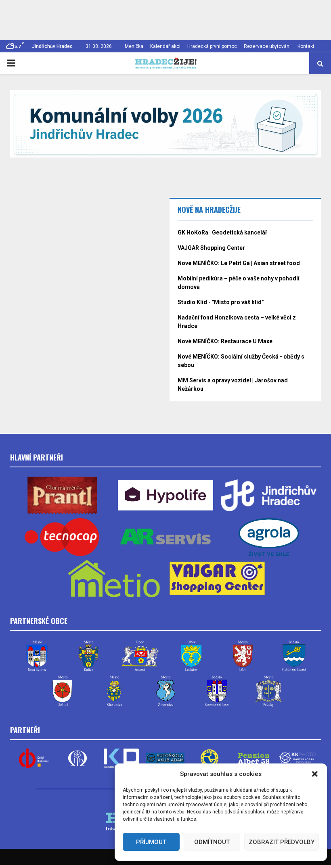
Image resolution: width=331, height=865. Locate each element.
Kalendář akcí (165, 46)
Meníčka (134, 46)
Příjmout (151, 842)
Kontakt (305, 46)
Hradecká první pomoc (212, 46)
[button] (315, 774)
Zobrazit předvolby (281, 842)
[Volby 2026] (165, 124)
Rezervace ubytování (267, 46)
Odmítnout (212, 842)
